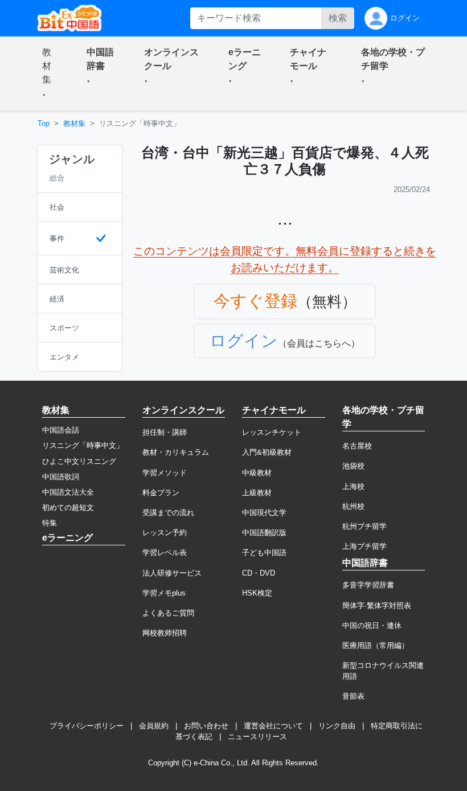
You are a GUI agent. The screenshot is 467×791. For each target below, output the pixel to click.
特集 (49, 523)
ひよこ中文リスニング (79, 461)
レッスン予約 (164, 532)
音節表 (353, 696)
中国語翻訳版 (264, 532)
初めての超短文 (68, 507)
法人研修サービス (172, 573)
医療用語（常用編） (375, 645)
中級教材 (257, 472)
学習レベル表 (164, 552)
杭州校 (353, 506)
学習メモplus (164, 593)
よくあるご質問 (168, 613)
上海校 (353, 486)
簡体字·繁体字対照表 (376, 605)
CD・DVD (258, 573)
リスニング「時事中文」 (83, 445)
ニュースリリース (257, 736)
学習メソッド (164, 472)
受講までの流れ (168, 512)
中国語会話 (60, 430)
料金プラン (160, 492)
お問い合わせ (206, 725)
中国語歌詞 (60, 476)
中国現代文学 (264, 512)
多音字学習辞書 (368, 585)
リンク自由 (336, 725)
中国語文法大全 (68, 492)
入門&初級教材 (267, 452)
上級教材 (257, 492)
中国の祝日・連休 (372, 625)
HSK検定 (257, 593)
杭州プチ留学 (364, 526)
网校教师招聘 (164, 633)
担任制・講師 (164, 432)
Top (44, 123)
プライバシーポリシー (87, 725)
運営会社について (273, 725)
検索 (338, 18)
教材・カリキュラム (175, 452)
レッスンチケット (271, 432)
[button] (50, 73)
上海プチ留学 (364, 546)
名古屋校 (357, 446)
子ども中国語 (264, 552)
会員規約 (154, 725)
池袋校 (353, 466)
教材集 (74, 123)
